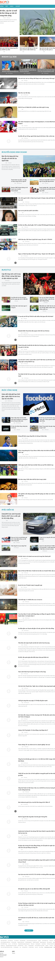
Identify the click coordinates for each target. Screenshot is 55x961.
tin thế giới (16, 940)
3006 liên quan (19, 183)
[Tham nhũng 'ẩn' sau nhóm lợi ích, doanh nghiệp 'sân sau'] (8, 749)
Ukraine (47, 945)
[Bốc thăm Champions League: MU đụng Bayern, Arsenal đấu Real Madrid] (8, 126)
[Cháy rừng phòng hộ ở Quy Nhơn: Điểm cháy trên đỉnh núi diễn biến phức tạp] (8, 455)
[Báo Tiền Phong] (41, 51)
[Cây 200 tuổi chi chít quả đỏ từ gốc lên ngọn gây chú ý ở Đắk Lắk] (6, 300)
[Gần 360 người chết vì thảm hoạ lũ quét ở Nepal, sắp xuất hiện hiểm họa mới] (8, 203)
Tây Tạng (51, 945)
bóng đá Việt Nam (21, 942)
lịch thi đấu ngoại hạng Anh (32, 940)
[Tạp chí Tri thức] (21, 51)
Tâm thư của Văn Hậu (24, 93)
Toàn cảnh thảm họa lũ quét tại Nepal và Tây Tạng (32, 671)
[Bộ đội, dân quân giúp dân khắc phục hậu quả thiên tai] (8, 662)
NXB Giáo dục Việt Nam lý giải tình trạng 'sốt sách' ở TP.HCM (35, 239)
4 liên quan (46, 192)
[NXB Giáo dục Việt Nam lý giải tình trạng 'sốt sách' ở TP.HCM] (8, 244)
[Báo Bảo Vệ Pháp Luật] (19, 349)
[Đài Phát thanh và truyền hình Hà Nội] (21, 73)
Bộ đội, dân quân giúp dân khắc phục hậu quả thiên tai (33, 657)
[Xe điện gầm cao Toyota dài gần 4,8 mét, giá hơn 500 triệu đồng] (8, 633)
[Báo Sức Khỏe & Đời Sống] (19, 702)
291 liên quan (25, 363)
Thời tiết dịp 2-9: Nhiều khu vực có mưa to (30, 599)
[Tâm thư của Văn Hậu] (8, 98)
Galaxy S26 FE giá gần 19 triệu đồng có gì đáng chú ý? (33, 730)
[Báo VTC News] (20, 202)
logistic (39, 940)
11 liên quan (26, 227)
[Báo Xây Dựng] (19, 921)
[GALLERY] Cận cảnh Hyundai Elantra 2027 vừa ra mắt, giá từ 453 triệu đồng (11, 516)
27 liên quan (46, 302)
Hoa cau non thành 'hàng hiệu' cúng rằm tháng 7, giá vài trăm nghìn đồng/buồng (46, 299)
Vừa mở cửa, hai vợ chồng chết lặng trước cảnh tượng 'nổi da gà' (36, 78)
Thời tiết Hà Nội (4, 940)
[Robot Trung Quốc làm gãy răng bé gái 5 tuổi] (34, 428)
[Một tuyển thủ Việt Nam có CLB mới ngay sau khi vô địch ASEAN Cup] (29, 42)
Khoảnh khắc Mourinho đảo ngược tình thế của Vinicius (33, 331)
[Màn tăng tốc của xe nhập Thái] (6, 548)
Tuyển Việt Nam (20, 945)
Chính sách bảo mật (3, 955)
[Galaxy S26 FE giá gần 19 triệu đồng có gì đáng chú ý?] (8, 735)
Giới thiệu (1, 953)
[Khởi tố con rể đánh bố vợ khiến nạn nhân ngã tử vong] (8, 112)
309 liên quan (25, 558)
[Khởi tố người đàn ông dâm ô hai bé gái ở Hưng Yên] (8, 821)
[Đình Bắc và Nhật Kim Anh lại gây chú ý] (10, 65)
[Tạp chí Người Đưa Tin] (19, 80)
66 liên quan (26, 688)
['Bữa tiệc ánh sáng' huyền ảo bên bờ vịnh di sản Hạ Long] (8, 648)
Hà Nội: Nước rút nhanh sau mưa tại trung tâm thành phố (34, 556)
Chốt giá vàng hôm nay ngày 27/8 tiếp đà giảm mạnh (32, 700)
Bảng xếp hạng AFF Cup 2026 (11, 945)
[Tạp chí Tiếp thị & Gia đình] (11, 542)
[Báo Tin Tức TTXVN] (40, 183)
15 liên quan (26, 572)
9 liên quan (27, 454)
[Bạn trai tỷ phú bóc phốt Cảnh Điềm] (8, 215)
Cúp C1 (26, 945)
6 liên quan (46, 183)
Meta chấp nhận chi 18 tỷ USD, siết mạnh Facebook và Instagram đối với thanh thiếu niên (19, 419)
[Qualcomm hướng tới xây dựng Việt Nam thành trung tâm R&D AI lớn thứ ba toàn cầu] (8, 836)
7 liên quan (25, 318)
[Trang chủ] (4, 2)
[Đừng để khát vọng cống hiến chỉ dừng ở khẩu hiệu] (8, 441)
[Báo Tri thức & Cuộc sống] (3, 520)
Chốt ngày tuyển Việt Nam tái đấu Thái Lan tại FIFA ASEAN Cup (35, 465)
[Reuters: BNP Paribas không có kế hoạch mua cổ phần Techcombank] (6, 190)
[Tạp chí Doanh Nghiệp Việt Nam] (19, 630)
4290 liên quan (26, 702)
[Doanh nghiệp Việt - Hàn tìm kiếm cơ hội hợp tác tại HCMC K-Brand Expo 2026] (34, 190)
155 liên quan (26, 378)
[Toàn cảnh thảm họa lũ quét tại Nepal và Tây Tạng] (8, 676)
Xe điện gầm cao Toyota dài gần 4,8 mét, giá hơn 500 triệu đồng (36, 628)
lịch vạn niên (13, 942)
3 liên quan (25, 80)
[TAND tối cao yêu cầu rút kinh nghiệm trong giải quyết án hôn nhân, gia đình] (8, 778)
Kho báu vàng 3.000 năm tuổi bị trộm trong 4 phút (32, 479)
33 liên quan (26, 138)
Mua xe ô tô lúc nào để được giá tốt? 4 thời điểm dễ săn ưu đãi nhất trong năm (19, 539)
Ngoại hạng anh (43, 942)
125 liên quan (27, 241)
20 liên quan (27, 601)
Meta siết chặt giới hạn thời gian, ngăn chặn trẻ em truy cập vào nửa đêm (11, 396)
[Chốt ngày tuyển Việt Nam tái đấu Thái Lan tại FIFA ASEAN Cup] (8, 470)
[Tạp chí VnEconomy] (12, 183)
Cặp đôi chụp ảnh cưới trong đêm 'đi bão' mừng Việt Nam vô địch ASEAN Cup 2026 (11, 276)
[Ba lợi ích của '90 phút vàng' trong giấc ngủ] (8, 590)
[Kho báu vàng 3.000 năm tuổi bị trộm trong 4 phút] (8, 484)
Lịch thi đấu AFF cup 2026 (39, 945)
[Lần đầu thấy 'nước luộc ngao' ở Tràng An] (6, 308)
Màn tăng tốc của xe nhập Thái (18, 546)
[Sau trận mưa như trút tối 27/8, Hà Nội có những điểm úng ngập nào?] (8, 879)
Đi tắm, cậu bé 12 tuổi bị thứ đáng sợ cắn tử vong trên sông (8, 13)
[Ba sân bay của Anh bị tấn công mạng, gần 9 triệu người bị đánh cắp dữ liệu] (34, 420)
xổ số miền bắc (22, 940)
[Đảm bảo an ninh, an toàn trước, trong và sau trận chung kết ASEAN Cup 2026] (46, 64)
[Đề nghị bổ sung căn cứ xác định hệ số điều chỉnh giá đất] (8, 894)
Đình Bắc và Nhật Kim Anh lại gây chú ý (10, 71)
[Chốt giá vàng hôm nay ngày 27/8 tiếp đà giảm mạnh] (8, 705)
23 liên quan (27, 921)
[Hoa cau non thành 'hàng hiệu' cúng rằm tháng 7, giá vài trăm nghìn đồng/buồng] (34, 300)
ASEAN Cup (3, 945)
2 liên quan (26, 125)
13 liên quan (28, 73)
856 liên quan (26, 630)
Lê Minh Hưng (31, 947)
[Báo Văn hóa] (1, 51)
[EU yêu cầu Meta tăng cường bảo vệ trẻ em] (6, 428)
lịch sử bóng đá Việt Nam (5, 942)
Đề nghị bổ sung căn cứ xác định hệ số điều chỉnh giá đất (34, 889)
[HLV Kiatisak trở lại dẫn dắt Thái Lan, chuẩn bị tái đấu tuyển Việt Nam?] (8, 922)
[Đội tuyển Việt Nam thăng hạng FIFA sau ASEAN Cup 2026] (9, 42)
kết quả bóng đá (28, 942)
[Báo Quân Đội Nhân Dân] (20, 601)
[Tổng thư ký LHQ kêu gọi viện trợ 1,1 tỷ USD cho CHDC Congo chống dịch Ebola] (8, 764)
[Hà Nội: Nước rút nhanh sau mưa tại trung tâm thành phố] (8, 561)
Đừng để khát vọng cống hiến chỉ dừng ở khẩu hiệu (32, 436)
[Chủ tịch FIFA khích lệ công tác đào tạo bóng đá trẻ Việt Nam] (28, 64)
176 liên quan (26, 907)
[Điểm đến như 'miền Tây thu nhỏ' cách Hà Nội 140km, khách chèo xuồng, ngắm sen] (34, 308)
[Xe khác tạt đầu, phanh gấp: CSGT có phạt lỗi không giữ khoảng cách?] (8, 230)
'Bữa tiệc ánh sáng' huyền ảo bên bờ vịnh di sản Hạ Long (33, 643)
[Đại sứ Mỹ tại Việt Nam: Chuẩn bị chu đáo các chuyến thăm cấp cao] (8, 575)
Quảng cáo (1, 956)
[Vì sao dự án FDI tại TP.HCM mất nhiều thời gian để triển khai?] (8, 321)
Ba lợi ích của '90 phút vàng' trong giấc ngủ (30, 585)
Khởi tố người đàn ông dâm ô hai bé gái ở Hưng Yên (32, 817)
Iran (20, 947)
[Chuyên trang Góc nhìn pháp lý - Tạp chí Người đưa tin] (19, 363)
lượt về (36, 947)
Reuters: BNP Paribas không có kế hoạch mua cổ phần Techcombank (19, 189)
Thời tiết (51, 940)
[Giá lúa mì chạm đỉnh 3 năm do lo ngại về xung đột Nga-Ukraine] (34, 182)
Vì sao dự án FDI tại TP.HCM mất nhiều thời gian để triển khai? (35, 316)
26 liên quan (19, 192)
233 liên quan (46, 73)
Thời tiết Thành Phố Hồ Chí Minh (6, 947)
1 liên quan (18, 429)
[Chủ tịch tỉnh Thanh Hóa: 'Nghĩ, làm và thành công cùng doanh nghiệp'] (8, 691)
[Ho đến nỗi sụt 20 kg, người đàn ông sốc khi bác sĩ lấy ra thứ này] (8, 141)
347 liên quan (25, 804)
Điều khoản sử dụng (3, 954)
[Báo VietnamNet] (19, 109)
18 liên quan (46, 429)
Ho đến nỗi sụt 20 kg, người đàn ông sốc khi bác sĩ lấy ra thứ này (36, 136)
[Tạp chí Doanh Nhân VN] (12, 192)
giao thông (41, 947)
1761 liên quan (16, 547)
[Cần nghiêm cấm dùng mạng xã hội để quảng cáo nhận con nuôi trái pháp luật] (8, 498)
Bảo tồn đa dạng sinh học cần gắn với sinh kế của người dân (10, 158)
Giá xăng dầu (16, 947)
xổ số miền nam (45, 940)
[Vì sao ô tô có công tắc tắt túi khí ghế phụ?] (34, 539)
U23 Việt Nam (10, 940)
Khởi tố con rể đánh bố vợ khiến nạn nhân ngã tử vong (33, 107)
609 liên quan (10, 73)
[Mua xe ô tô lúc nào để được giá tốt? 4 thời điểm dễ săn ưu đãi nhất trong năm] (6, 539)
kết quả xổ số (24, 947)
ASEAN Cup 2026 (36, 942)
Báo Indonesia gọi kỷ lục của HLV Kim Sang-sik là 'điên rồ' (34, 802)
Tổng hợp (13, 953)
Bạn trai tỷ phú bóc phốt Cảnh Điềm (28, 210)
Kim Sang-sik (49, 942)
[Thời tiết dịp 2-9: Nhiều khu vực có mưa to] (8, 604)
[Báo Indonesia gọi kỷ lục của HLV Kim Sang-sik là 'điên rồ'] (8, 807)
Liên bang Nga (31, 945)
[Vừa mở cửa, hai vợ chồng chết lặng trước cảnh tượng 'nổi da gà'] (8, 83)
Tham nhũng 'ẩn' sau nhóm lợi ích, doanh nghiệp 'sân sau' (34, 744)
